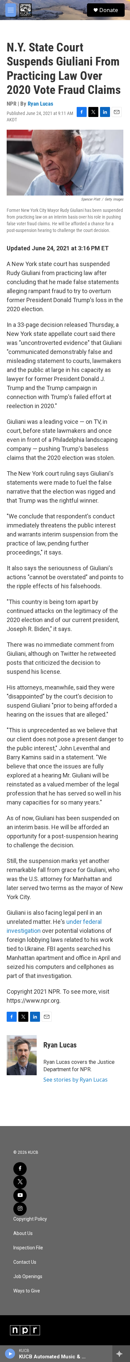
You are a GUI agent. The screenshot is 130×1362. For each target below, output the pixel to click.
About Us (23, 1233)
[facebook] (20, 1168)
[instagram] (20, 1209)
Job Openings (27, 1276)
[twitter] (20, 1182)
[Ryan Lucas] (22, 1055)
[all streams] (121, 1353)
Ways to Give (26, 1290)
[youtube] (20, 1195)
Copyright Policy (30, 1219)
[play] (10, 1353)
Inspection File (28, 1247)
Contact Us (24, 1262)
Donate (108, 10)
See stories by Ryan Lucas (75, 1079)
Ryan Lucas (40, 103)
